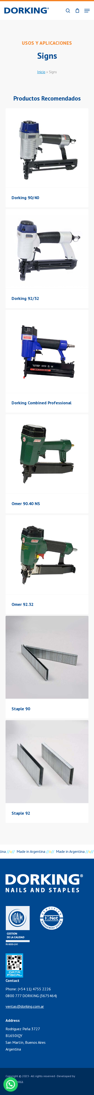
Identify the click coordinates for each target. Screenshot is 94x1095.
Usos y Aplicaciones (47, 43)
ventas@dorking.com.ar (25, 1006)
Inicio (41, 72)
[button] (87, 10)
